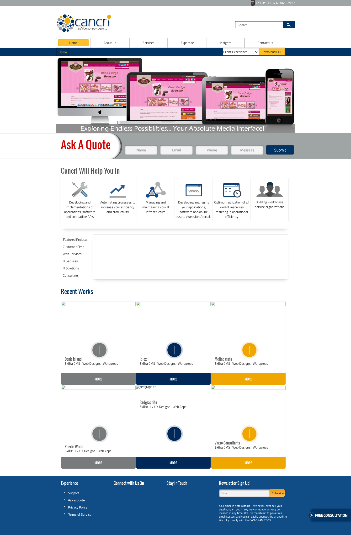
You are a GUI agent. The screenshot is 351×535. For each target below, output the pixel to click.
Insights (225, 42)
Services (148, 42)
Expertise (187, 42)
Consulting (70, 275)
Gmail (125, 492)
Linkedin (199, 492)
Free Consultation (331, 515)
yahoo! (141, 492)
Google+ (192, 492)
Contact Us (265, 42)
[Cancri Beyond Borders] (84, 31)
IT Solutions (71, 268)
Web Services (72, 253)
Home (73, 42)
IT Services (70, 260)
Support (73, 492)
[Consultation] (311, 515)
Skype (116, 492)
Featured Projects (75, 239)
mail (149, 492)
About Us (110, 42)
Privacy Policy (77, 507)
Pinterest (207, 492)
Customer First (73, 246)
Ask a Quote (76, 500)
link (94, 345)
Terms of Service (79, 514)
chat (133, 492)
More (98, 378)
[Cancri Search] (289, 24)
